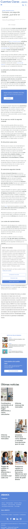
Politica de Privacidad (13, 527)
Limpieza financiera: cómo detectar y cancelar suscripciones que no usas (20, 439)
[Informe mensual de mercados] (21, 394)
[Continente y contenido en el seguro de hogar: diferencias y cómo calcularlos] (7, 394)
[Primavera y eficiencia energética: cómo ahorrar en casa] (5, 339)
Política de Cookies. (7, 270)
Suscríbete (8, 98)
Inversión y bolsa (10, 10)
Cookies (3, 528)
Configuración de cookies (14, 274)
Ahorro (4, 10)
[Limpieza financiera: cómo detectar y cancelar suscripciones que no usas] (21, 426)
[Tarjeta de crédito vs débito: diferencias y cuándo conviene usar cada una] (7, 457)
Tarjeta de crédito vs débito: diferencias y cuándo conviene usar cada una (6, 472)
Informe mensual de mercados (19, 405)
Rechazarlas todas (14, 278)
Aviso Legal (4, 527)
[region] (14, 264)
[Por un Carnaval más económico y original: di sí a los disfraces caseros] (5, 351)
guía (6, 206)
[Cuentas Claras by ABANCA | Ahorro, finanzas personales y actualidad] (14, 2)
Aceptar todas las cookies (14, 281)
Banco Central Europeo (15, 41)
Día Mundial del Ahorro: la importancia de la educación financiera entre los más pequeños (17, 346)
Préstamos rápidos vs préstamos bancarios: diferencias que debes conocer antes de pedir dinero (21, 473)
